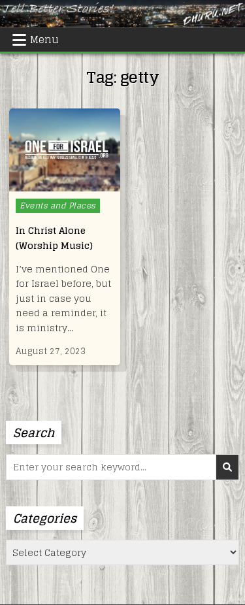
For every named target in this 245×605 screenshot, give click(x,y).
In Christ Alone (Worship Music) (54, 237)
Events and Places (58, 205)
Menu (44, 39)
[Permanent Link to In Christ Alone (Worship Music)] (64, 149)
